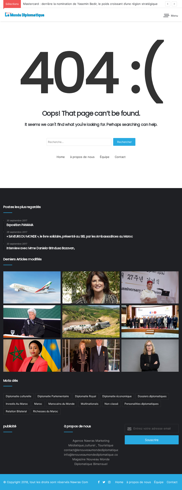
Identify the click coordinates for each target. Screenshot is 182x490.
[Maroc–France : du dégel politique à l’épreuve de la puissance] (150, 321)
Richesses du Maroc (45, 411)
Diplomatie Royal (85, 396)
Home (61, 157)
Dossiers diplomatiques (152, 396)
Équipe (104, 157)
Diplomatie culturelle (18, 396)
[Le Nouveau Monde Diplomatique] (24, 14)
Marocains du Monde (61, 403)
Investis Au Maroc (17, 403)
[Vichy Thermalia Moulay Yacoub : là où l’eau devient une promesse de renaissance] (91, 321)
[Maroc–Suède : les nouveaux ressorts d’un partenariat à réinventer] (150, 355)
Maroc (38, 403)
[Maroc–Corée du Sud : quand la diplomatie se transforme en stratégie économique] (150, 287)
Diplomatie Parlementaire (53, 396)
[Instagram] (109, 482)
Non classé (111, 403)
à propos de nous (82, 157)
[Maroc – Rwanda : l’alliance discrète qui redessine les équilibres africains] (32, 355)
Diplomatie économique (117, 396)
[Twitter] (104, 482)
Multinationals (89, 403)
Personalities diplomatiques (141, 403)
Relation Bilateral (16, 411)
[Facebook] (98, 482)
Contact (120, 157)
